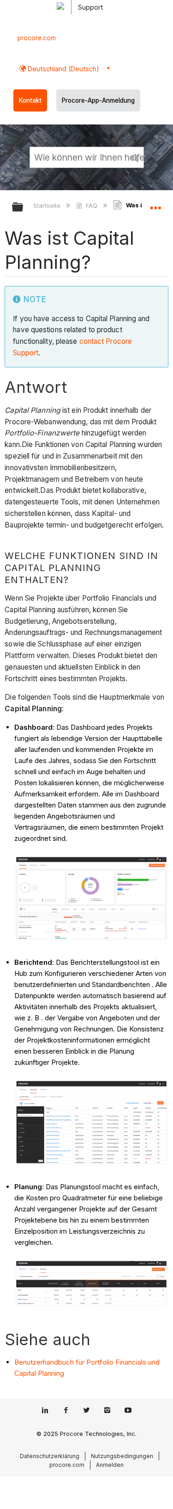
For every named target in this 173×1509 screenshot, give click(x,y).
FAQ (91, 205)
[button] (135, 157)
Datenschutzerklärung (49, 1456)
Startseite (47, 205)
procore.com (37, 38)
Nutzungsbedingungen (122, 1456)
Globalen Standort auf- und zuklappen (155, 204)
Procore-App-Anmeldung (98, 100)
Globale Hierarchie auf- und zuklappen (23, 207)
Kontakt (30, 100)
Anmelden (110, 1464)
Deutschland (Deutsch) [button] (62, 69)
